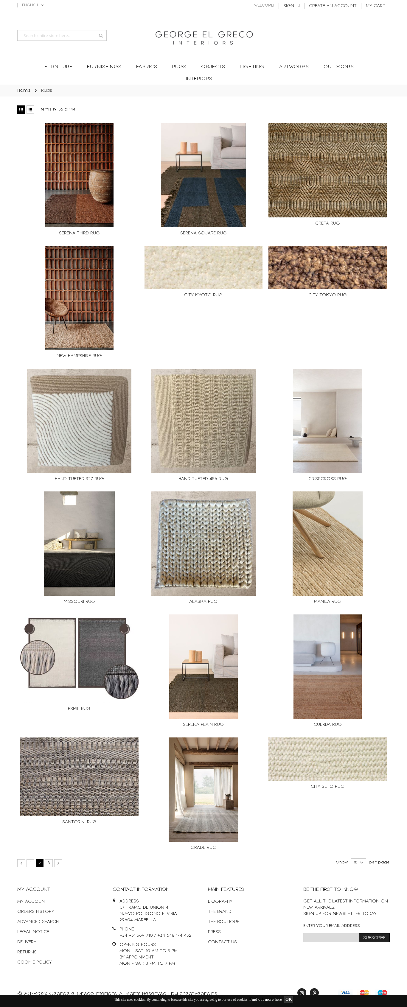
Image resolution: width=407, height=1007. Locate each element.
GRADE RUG (203, 847)
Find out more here (265, 999)
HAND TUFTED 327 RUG (79, 478)
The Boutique (223, 921)
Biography (220, 901)
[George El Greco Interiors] (203, 36)
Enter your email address (331, 925)
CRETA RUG (327, 223)
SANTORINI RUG (79, 821)
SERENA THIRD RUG (79, 233)
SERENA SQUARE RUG (203, 233)
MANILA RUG (327, 601)
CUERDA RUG (328, 724)
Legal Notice (33, 931)
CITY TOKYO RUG (327, 295)
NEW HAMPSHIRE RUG (79, 355)
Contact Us (222, 941)
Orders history (35, 911)
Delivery (26, 941)
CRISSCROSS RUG (327, 478)
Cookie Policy (34, 962)
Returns (27, 952)
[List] (30, 109)
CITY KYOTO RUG (203, 295)
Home (24, 90)
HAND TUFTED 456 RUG (203, 478)
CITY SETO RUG (327, 786)
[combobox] (62, 35)
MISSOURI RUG (79, 601)
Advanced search (38, 921)
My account (32, 901)
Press (214, 931)
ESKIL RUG (79, 708)
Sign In (291, 5)
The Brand (220, 911)
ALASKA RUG (203, 601)
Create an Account (333, 5)
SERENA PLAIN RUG (203, 724)
